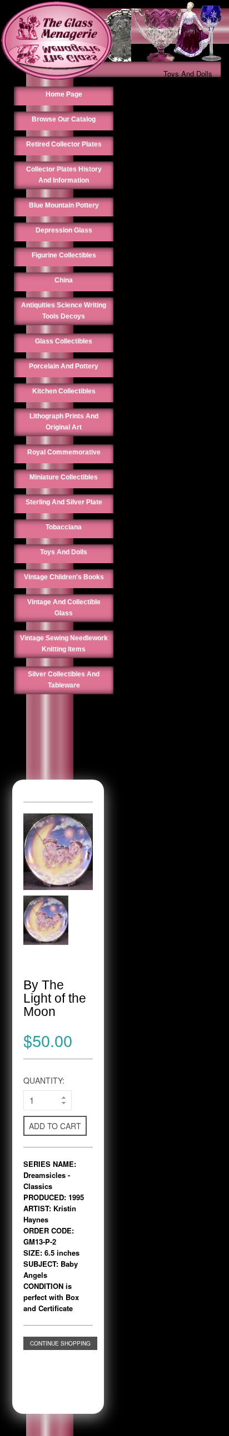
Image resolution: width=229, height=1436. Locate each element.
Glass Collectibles (63, 341)
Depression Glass (64, 230)
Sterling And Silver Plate (64, 502)
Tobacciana (64, 527)
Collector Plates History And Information (64, 174)
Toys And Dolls (187, 73)
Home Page (64, 94)
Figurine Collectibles (64, 255)
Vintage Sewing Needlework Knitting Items (64, 643)
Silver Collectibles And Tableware (63, 679)
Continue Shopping (60, 1343)
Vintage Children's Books (64, 577)
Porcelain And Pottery (63, 366)
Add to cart (55, 1125)
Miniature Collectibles (63, 477)
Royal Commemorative (64, 452)
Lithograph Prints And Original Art (63, 421)
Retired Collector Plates (64, 144)
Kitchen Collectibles (64, 391)
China (63, 280)
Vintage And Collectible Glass (64, 607)
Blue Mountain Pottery (64, 205)
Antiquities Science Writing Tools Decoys (63, 310)
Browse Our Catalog (64, 119)
